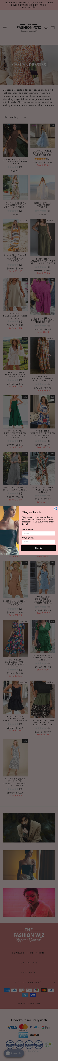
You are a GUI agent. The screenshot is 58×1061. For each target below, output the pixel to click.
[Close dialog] (55, 508)
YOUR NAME (27, 530)
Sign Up (38, 548)
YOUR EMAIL (28, 538)
